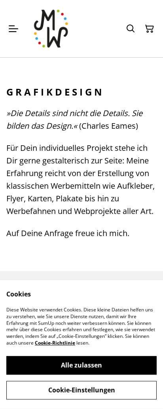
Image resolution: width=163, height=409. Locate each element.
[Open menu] (13, 29)
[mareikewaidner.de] (51, 28)
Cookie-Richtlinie (55, 343)
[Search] (130, 29)
